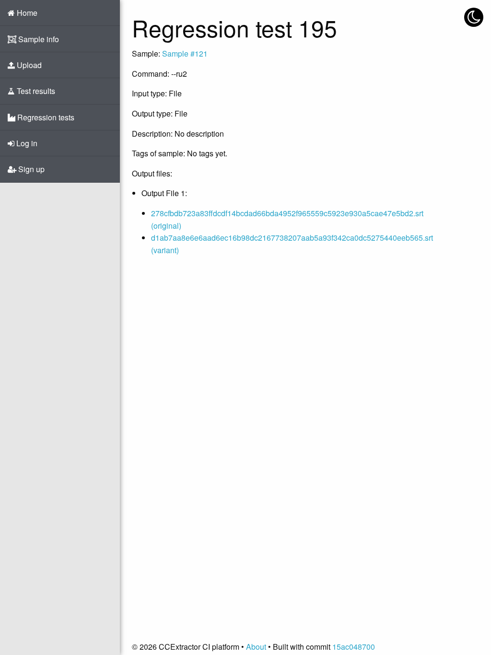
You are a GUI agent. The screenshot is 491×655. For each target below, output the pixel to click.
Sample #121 (185, 53)
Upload (28, 64)
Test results (35, 90)
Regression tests (44, 117)
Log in (25, 143)
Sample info (37, 39)
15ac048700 (353, 646)
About (256, 646)
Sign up (30, 169)
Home (26, 12)
